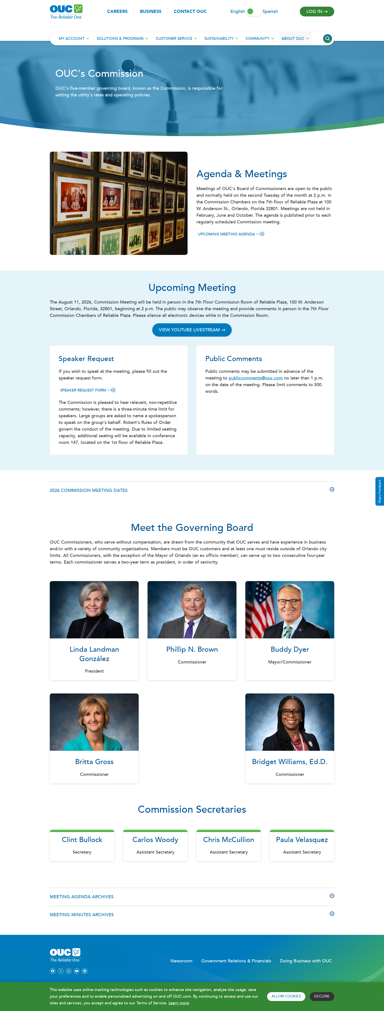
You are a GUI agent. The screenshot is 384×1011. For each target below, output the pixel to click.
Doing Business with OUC (306, 961)
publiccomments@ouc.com (256, 378)
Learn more (178, 1003)
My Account (71, 39)
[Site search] (327, 38)
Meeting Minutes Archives (82, 915)
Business (150, 11)
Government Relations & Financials (236, 961)
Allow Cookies (286, 996)
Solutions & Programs (120, 39)
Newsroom (181, 961)
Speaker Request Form (83, 390)
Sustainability (219, 39)
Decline (322, 996)
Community (257, 39)
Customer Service (174, 39)
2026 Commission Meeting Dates (89, 490)
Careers (117, 11)
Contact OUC (190, 11)
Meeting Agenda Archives (82, 897)
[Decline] (378, 996)
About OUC (293, 39)
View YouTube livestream (189, 330)
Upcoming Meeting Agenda (226, 234)
